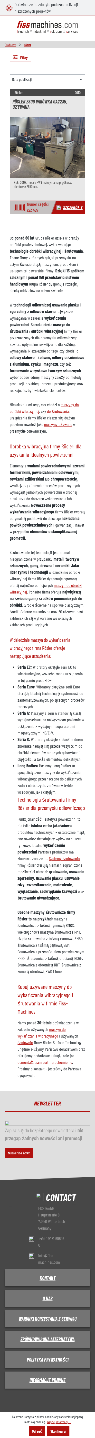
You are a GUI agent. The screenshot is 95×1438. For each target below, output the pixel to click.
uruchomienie (61, 1062)
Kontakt (48, 1278)
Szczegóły (73, 207)
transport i (43, 1062)
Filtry (23, 57)
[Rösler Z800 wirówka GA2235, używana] (47, 147)
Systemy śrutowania (64, 858)
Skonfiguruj (58, 1431)
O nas (48, 1298)
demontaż (25, 1062)
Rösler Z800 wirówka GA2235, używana (39, 104)
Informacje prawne (47, 1380)
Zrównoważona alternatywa (47, 1339)
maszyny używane (58, 424)
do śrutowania (58, 411)
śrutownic (25, 1042)
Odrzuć (37, 1431)
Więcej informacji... (59, 1422)
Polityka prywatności (47, 1360)
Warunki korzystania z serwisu (47, 1319)
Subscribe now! (19, 1152)
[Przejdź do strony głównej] (47, 27)
